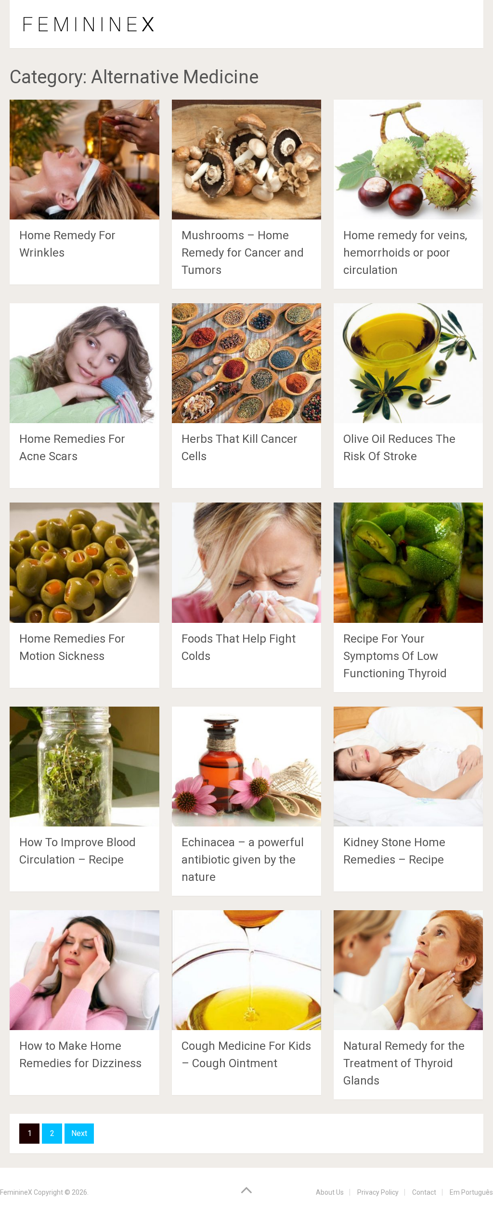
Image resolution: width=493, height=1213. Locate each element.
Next (79, 1133)
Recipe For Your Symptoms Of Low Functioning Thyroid (395, 656)
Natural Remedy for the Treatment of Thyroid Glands (404, 1063)
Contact (424, 1192)
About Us (330, 1192)
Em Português (471, 1192)
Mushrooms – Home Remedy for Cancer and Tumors (243, 253)
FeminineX (16, 1192)
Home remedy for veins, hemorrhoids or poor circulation (405, 253)
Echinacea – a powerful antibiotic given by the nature (243, 860)
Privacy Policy (378, 1192)
